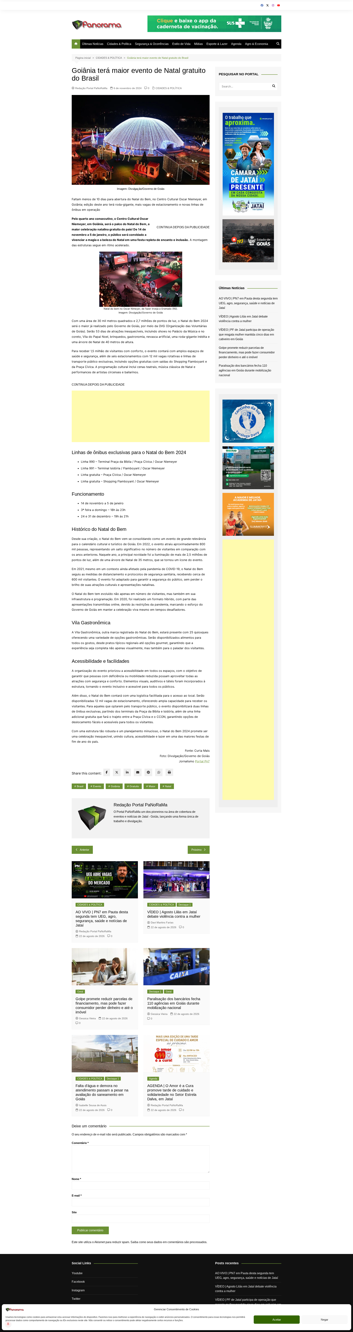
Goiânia (115, 786)
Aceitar (276, 1319)
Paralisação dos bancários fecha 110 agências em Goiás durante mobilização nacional (173, 1003)
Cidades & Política (119, 43)
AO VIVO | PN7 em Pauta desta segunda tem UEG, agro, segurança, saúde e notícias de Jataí (248, 303)
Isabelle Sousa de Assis (92, 1105)
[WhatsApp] (159, 772)
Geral (80, 991)
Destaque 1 (185, 904)
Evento (97, 786)
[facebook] (106, 772)
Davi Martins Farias (162, 922)
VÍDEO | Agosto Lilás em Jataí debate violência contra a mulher (243, 319)
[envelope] (138, 772)
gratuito (134, 786)
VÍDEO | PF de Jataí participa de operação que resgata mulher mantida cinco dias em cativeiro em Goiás (246, 334)
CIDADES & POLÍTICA (169, 88)
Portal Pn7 (202, 761)
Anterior (84, 849)
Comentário (80, 1142)
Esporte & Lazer (216, 43)
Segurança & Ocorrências (152, 43)
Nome (76, 1179)
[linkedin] (127, 772)
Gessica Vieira (87, 1018)
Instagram (78, 1290)
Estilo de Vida (181, 43)
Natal (168, 786)
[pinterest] (148, 772)
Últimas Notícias (92, 43)
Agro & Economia (256, 43)
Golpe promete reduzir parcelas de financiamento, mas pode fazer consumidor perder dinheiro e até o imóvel (247, 352)
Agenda (236, 43)
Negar (324, 1319)
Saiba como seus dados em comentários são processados (168, 1242)
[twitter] (117, 772)
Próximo (196, 849)
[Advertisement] (141, 416)
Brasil (80, 786)
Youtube (77, 1273)
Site (74, 1212)
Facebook (78, 1281)
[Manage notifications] (8, 1324)
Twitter (76, 1298)
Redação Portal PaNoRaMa (91, 88)
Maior (152, 786)
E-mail (77, 1195)
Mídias (198, 43)
